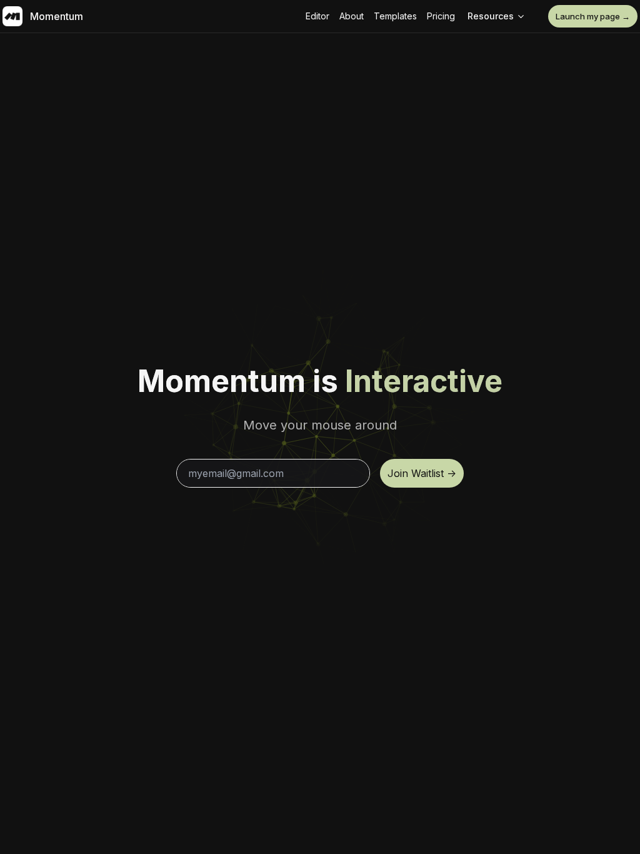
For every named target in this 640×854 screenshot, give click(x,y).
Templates (395, 16)
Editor (317, 16)
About (351, 16)
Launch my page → (593, 16)
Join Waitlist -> (422, 473)
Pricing (441, 16)
